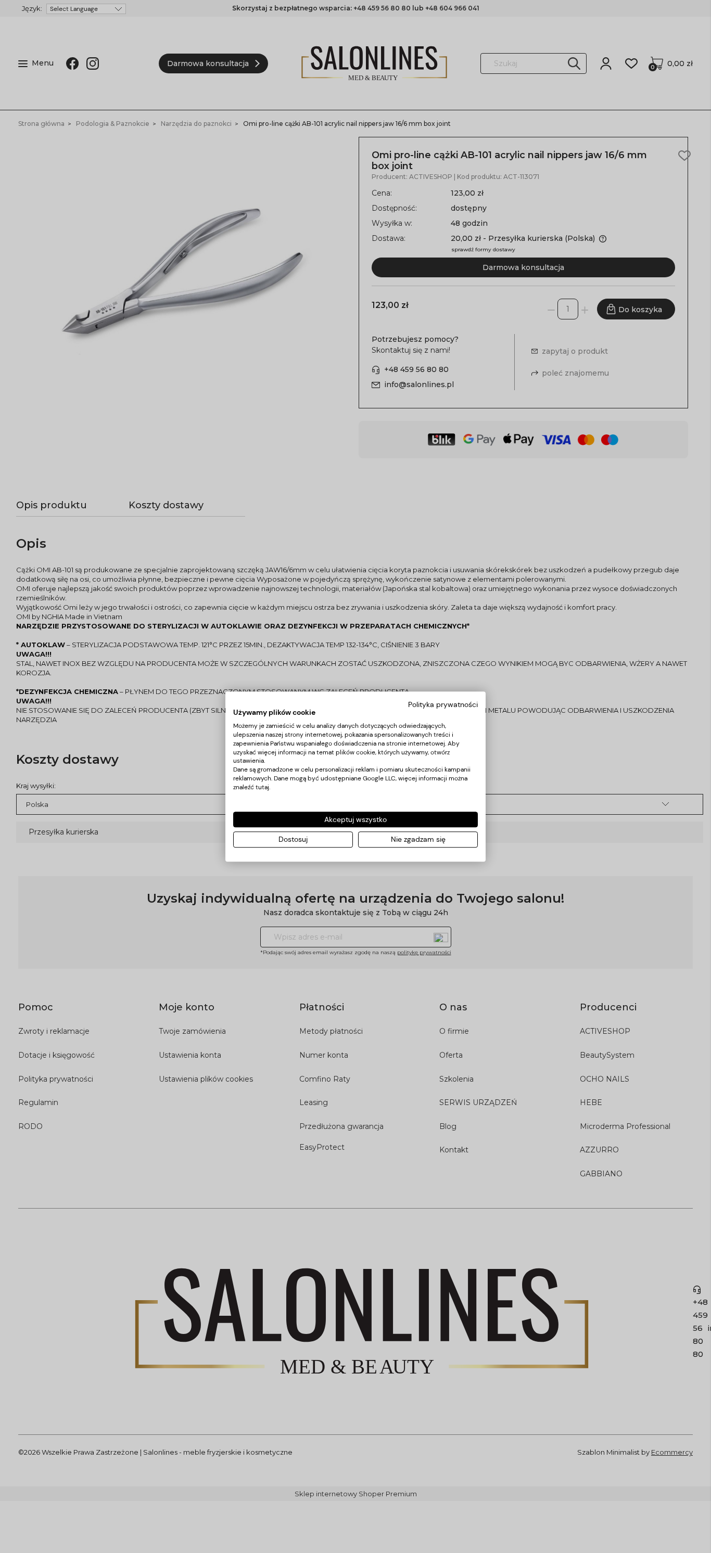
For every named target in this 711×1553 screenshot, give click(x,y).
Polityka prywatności (443, 704)
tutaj (262, 787)
